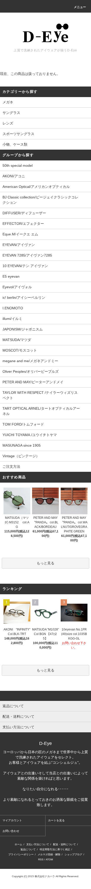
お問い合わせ (11, 830)
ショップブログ (73, 854)
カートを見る (56, 820)
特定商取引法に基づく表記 (55, 849)
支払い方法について (37, 844)
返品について (28, 849)
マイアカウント (12, 820)
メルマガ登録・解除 (49, 854)
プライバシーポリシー (21, 854)
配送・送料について (64, 844)
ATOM (49, 859)
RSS (40, 859)
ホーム (18, 844)
